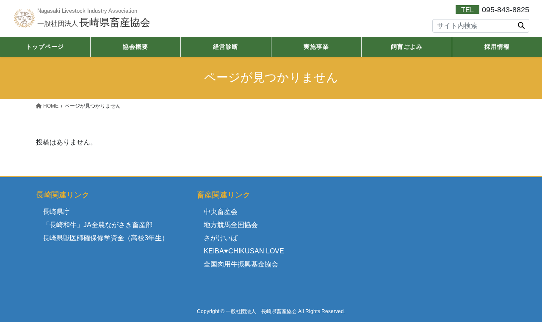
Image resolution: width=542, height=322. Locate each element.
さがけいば (221, 238)
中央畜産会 (221, 211)
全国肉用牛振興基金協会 (241, 264)
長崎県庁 (56, 211)
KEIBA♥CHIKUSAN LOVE (244, 251)
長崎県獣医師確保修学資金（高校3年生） (106, 238)
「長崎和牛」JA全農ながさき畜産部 (97, 224)
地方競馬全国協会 (231, 224)
